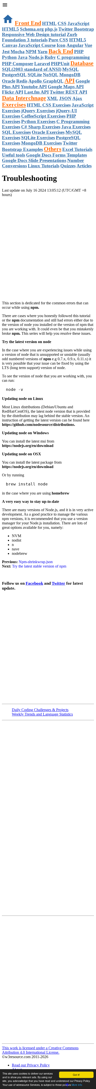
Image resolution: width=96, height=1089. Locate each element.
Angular (74, 45)
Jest (6, 51)
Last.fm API (36, 92)
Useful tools (13, 155)
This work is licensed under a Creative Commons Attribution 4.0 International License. (40, 1050)
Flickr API (12, 92)
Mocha (18, 51)
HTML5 (10, 29)
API (69, 80)
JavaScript (78, 23)
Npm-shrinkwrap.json (36, 562)
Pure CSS (58, 39)
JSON (65, 98)
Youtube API (34, 86)
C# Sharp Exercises (40, 126)
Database (82, 63)
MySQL (70, 69)
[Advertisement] (48, 245)
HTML (49, 23)
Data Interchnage (24, 98)
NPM (31, 51)
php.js (51, 29)
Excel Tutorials (77, 149)
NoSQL (50, 74)
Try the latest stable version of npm (39, 566)
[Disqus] (48, 979)
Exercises (14, 104)
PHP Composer (17, 63)
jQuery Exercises (38, 110)
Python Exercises (38, 121)
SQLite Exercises (38, 137)
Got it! (76, 1075)
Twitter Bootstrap (76, 29)
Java (23, 57)
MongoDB (69, 74)
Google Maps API (66, 86)
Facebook (34, 583)
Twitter (58, 583)
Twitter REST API (68, 92)
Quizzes (68, 165)
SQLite (35, 74)
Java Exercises (76, 126)
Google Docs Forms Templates (56, 155)
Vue (88, 45)
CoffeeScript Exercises (43, 116)
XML (52, 98)
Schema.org (32, 29)
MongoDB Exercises (41, 143)
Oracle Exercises (48, 132)
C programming (73, 57)
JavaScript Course (37, 45)
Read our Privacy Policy (31, 1065)
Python (9, 57)
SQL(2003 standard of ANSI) (31, 69)
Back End (60, 51)
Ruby (50, 57)
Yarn (42, 51)
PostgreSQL (14, 74)
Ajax (77, 98)
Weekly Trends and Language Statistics (42, 714)
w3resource (11, 11)
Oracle (8, 81)
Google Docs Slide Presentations (34, 160)
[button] (48, 5)
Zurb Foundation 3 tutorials (39, 37)
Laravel (42, 63)
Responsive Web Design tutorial (34, 34)
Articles (84, 165)
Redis (21, 81)
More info (77, 1085)
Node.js (36, 57)
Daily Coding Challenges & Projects (40, 710)
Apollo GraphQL (46, 81)
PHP (79, 51)
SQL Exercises (16, 132)
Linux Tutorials (43, 165)
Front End (28, 23)
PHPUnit (60, 63)
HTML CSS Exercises (49, 105)
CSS (62, 23)
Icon (61, 45)
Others (52, 149)
